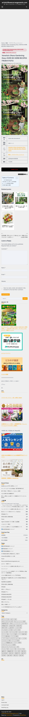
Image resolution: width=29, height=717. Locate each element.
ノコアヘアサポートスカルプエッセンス (11, 638)
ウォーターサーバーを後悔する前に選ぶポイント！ (12, 509)
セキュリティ (23, 632)
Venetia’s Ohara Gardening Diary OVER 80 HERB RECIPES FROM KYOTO (13, 50)
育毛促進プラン (4, 514)
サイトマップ (4, 568)
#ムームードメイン (19, 621)
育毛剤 (17, 653)
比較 (24, 651)
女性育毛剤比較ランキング (8, 529)
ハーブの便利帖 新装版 (8, 183)
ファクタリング (6, 640)
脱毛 (23, 653)
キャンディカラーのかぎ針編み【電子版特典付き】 (12, 488)
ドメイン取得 (22, 634)
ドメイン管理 (6, 636)
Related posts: (9, 180)
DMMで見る (14, 169)
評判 (21, 655)
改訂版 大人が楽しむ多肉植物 (9, 181)
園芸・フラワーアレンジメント (9, 52)
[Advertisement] (14, 24)
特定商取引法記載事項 (6, 581)
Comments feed (5, 705)
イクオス (18, 627)
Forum (2, 519)
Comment (4, 249)
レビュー (13, 649)
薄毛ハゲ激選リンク (5, 604)
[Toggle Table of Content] (16, 178)
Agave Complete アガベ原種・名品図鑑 (10, 521)
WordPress (23, 715)
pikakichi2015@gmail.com (8, 63)
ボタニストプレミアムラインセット (10, 646)
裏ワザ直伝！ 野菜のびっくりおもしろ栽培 (10, 491)
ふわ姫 (11, 627)
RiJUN (19, 625)
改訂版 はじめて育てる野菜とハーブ (9, 486)
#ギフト (13, 619)
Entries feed (4, 702)
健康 (4, 651)
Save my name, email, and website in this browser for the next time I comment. (14, 288)
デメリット (5, 634)
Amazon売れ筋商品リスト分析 (8, 556)
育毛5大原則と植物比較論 (7, 516)
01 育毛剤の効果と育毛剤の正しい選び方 (10, 553)
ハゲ (24, 638)
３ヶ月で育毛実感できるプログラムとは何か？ (11, 607)
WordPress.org (4, 707)
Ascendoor (9, 715)
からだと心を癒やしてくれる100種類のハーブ (11, 526)
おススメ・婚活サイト (6, 563)
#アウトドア (5, 619)
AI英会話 (5, 625)
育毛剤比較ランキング (7, 548)
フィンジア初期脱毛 (7, 642)
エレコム (5, 632)
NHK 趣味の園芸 (7, 185)
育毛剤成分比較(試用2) (6, 596)
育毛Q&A (3, 586)
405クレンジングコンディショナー (18, 623)
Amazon (12, 625)
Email (3, 274)
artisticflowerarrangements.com (14, 2)
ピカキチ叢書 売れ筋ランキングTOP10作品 (11, 575)
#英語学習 (5, 623)
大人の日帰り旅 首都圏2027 (7, 493)
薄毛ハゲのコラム (5, 602)
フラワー (17, 642)
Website (3, 281)
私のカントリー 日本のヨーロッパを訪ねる (10, 511)
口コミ (17, 651)
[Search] (26, 7)
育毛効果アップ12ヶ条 (6, 599)
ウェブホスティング (7, 629)
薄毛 (16, 655)
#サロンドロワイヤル (7, 621)
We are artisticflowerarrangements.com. (10, 561)
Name (3, 267)
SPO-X (4, 627)
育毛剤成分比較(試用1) (6, 594)
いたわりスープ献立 (5, 524)
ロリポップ (21, 649)
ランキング (5, 649)
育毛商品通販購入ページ (8, 551)
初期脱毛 (10, 651)
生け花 (4, 653)
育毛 (11, 653)
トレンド (13, 634)
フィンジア (15, 640)
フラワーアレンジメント (8, 644)
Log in (2, 700)
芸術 (9, 655)
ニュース (14, 636)
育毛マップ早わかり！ (6, 589)
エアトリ (17, 629)
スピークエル (13, 632)
